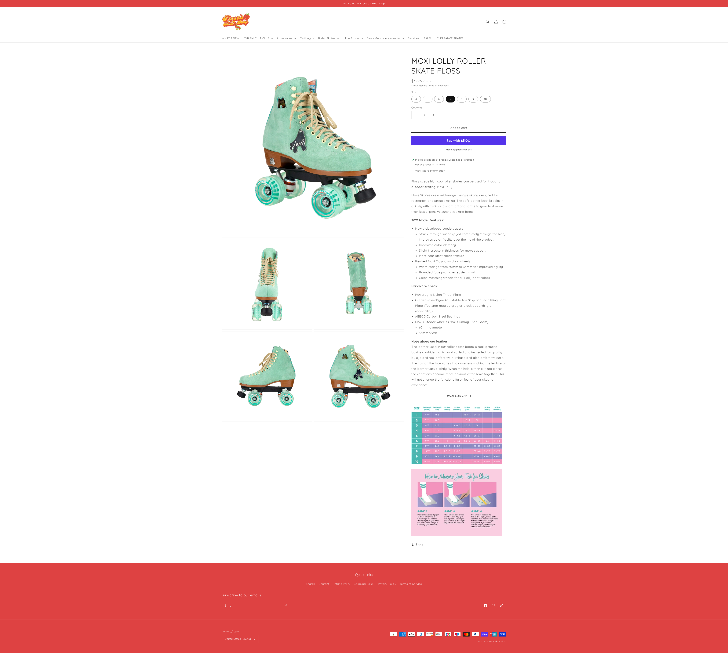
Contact (324, 584)
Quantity (416, 107)
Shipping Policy (364, 584)
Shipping (416, 85)
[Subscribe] (286, 605)
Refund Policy (342, 584)
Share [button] (419, 544)
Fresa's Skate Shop (496, 641)
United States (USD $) (238, 638)
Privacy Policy (387, 584)
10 (485, 99)
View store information (430, 170)
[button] (487, 21)
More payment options (459, 149)
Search (310, 584)
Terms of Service (411, 584)
